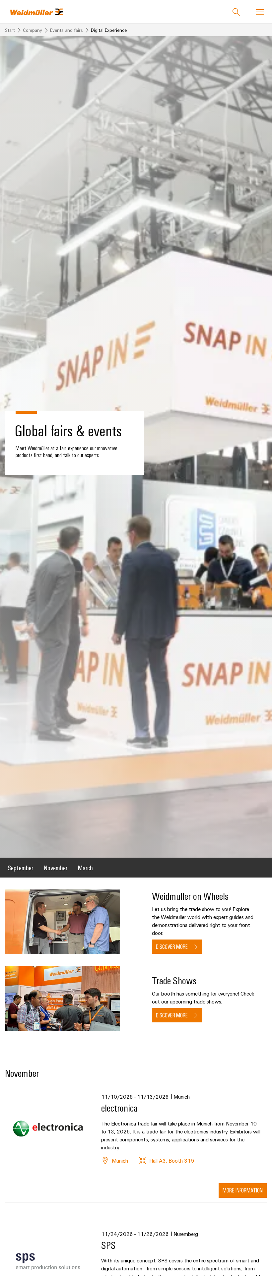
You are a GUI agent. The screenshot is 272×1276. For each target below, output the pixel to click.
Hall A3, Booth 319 (171, 1160)
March (85, 867)
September (20, 867)
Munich (120, 1160)
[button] (243, 1190)
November (55, 867)
